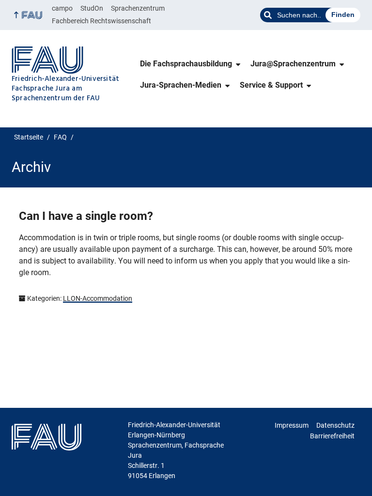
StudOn (91, 8)
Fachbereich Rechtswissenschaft (101, 21)
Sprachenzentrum (138, 8)
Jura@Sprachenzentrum (293, 63)
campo (62, 8)
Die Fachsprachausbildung (186, 63)
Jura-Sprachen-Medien (180, 85)
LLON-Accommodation (97, 298)
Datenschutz (335, 425)
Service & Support (271, 85)
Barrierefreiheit (332, 436)
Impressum (292, 425)
